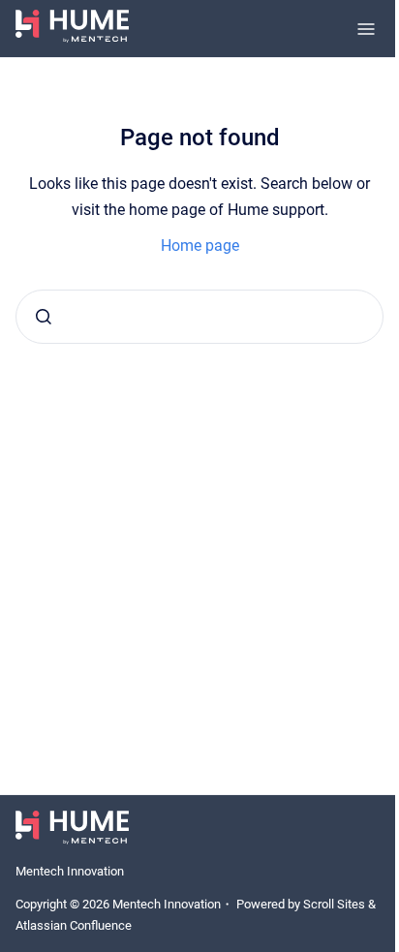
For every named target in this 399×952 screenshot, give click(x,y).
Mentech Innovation (69, 871)
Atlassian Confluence (73, 925)
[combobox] (199, 317)
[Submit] (43, 316)
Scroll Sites (334, 904)
